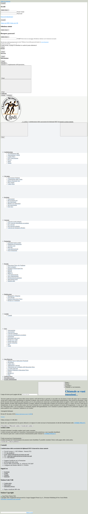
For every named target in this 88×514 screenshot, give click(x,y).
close (2, 137)
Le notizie (68, 385)
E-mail (19, 38)
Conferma (9, 95)
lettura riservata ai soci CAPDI (24, 414)
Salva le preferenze (14, 441)
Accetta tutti (26, 426)
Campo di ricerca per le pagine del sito (11, 394)
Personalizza (4, 426)
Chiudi (2, 51)
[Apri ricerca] (73, 129)
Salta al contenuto (5, 1)
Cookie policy (8, 483)
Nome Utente (20, 12)
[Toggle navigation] (14, 129)
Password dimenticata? (7, 16)
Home (67, 382)
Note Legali (7, 485)
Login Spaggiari (45, 42)
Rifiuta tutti (15, 426)
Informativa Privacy (9, 486)
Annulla (3, 95)
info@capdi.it (18, 454)
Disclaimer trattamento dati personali (10, 499)
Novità (67, 384)
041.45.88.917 (10, 453)
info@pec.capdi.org (19, 456)
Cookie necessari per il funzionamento (11, 438)
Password (19, 13)
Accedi (3, 3)
